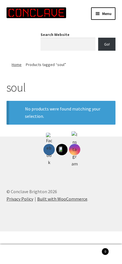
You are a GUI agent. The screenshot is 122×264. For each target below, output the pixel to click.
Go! (107, 44)
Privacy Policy (20, 199)
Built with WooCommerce (62, 199)
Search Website (55, 34)
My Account (20, 254)
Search (61, 254)
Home (17, 64)
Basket (93, 249)
